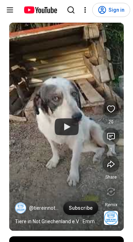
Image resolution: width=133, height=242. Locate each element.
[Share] (111, 164)
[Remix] (111, 191)
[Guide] (10, 10)
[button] (20, 208)
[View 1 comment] (111, 136)
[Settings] (85, 10)
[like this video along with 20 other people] (111, 108)
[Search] (71, 10)
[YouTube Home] (40, 10)
